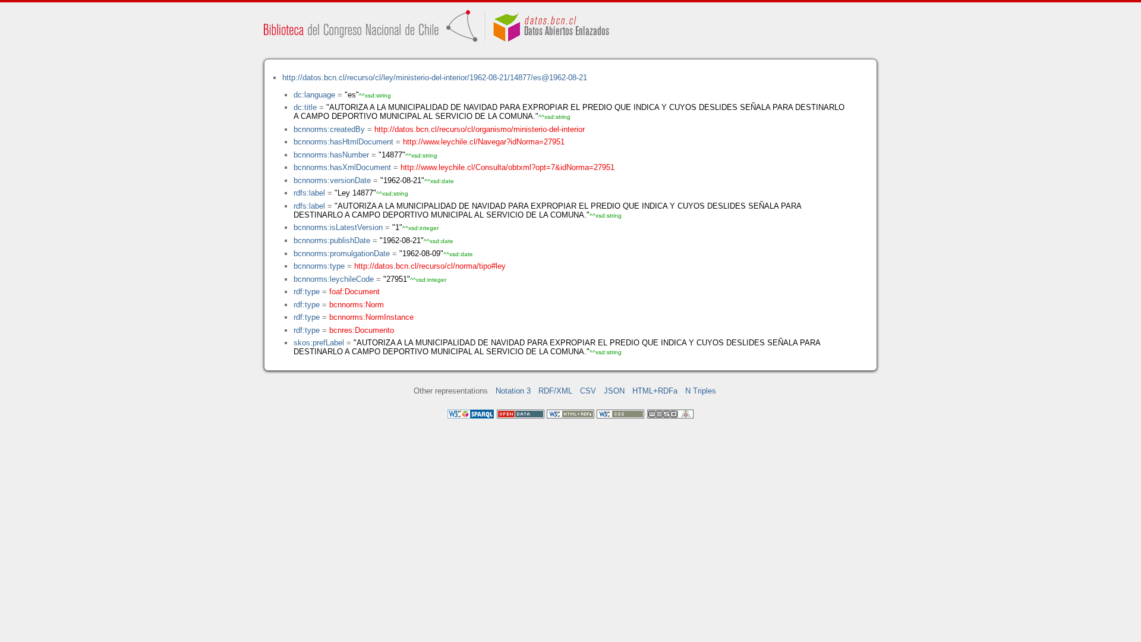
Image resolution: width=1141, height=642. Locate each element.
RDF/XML (555, 390)
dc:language (314, 94)
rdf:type (307, 291)
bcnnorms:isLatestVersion (338, 227)
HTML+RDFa (654, 390)
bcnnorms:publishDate (332, 240)
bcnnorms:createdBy (329, 129)
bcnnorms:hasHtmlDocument (343, 141)
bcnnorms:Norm (356, 304)
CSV (588, 390)
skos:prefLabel (319, 342)
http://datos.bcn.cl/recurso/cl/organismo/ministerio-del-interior (479, 129)
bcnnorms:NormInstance (371, 317)
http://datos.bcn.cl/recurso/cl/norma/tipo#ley (430, 266)
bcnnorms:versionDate (332, 180)
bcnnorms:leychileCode (334, 279)
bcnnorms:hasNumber (331, 154)
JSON (614, 390)
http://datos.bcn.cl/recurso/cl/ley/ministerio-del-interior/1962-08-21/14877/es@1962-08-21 (434, 77)
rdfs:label (309, 192)
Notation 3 (513, 390)
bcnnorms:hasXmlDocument (342, 167)
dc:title (305, 107)
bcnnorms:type (319, 266)
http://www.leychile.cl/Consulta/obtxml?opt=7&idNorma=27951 (507, 167)
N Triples (700, 390)
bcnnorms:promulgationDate (342, 253)
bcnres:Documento (361, 330)
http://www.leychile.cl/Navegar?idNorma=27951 (484, 141)
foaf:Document (354, 291)
